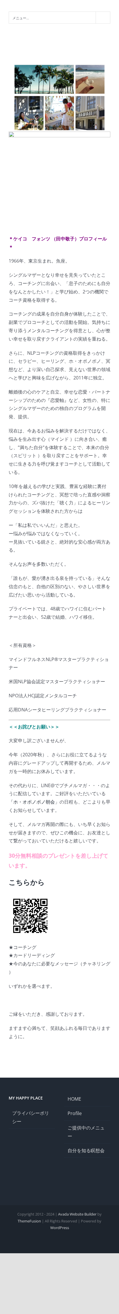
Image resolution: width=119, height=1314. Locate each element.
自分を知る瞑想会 (86, 1150)
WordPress (59, 1227)
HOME (74, 1099)
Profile (75, 1113)
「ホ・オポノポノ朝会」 (34, 802)
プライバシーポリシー (30, 1117)
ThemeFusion (29, 1221)
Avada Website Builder (77, 1214)
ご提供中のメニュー (86, 1132)
